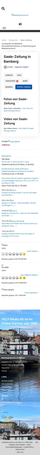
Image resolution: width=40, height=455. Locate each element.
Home (4, 40)
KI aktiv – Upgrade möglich (18, 67)
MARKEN (9, 87)
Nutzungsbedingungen (14, 447)
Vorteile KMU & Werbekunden (13, 365)
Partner (4, 371)
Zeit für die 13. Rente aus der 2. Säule (15, 162)
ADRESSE (9, 75)
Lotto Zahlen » (32, 251)
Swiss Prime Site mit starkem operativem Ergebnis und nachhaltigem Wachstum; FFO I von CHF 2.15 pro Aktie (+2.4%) (20, 180)
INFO (19, 75)
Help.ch (20, 442)
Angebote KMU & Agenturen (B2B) (14, 362)
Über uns (20, 452)
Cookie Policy (28, 447)
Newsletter (5, 368)
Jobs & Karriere (7, 384)
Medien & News (7, 381)
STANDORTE (11, 81)
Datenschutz (20, 449)
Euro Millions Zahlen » (29, 275)
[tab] (4, 156)
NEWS (25, 81)
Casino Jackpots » (31, 292)
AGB (28, 445)
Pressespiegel (7, 387)
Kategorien (13, 40)
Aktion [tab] (8, 156)
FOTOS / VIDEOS (23, 87)
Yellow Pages (6, 390)
